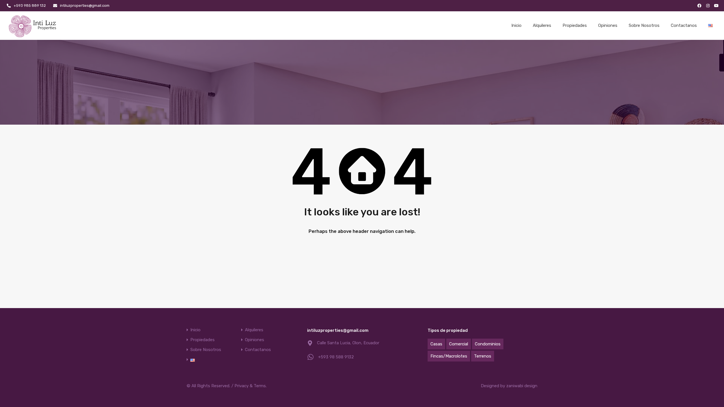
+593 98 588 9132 (336, 357)
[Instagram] (708, 6)
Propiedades (575, 25)
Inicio (516, 25)
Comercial (458, 344)
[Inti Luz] (33, 25)
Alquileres (542, 25)
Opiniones (607, 25)
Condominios (488, 344)
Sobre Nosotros (644, 25)
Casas (436, 344)
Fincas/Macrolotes (448, 356)
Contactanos (684, 25)
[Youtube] (716, 6)
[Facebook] (699, 6)
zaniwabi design (521, 385)
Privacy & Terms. (250, 385)
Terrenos (482, 356)
